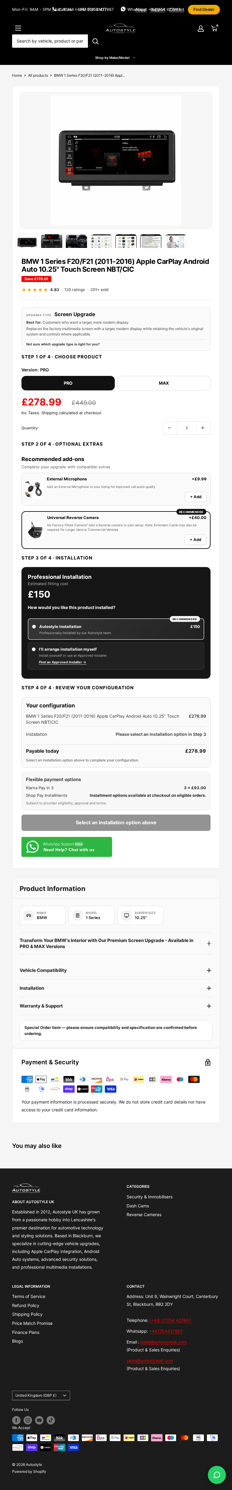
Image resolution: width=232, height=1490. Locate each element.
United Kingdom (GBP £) (35, 1395)
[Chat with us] (217, 1475)
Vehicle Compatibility (43, 970)
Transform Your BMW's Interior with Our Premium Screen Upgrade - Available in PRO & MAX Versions (106, 943)
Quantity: (30, 427)
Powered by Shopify (29, 1471)
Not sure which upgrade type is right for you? (63, 344)
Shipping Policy (27, 1314)
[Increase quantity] (203, 427)
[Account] (201, 28)
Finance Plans (25, 1332)
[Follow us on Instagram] (28, 1420)
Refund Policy (25, 1305)
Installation (32, 988)
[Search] (95, 41)
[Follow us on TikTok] (51, 1420)
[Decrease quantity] (170, 427)
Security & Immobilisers (149, 1196)
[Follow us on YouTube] (39, 1420)
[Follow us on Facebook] (16, 1420)
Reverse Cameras (144, 1214)
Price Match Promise (32, 1323)
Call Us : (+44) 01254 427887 (86, 9)
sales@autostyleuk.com (163, 1341)
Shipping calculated (59, 412)
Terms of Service (28, 1296)
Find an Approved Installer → (62, 662)
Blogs (17, 1341)
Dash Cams (138, 1205)
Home (17, 75)
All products (38, 75)
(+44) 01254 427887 (170, 1320)
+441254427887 (166, 1331)
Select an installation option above (116, 822)
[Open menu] (18, 28)
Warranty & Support (41, 1006)
